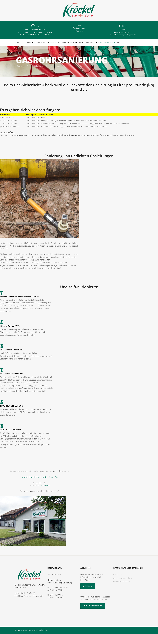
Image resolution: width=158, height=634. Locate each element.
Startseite (21, 66)
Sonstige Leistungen (106, 43)
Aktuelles (87, 586)
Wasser (73, 43)
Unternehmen (26, 43)
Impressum (117, 575)
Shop (118, 43)
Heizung (44, 43)
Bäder (36, 43)
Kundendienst (90, 43)
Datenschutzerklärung (123, 578)
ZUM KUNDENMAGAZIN (92, 606)
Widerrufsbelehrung (122, 582)
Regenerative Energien (59, 43)
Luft (80, 43)
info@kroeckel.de (42, 485)
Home (17, 43)
